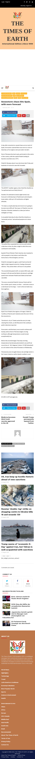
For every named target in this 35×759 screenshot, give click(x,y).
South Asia (4, 725)
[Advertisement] (17, 67)
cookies (13, 757)
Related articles (7, 443)
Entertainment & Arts (8, 703)
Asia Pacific (5, 722)
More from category (8, 446)
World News (25, 97)
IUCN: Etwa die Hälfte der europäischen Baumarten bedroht (20, 606)
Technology (5, 676)
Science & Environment (7, 97)
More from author (19, 443)
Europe (18, 93)
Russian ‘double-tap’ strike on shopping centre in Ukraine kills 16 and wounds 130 (17, 512)
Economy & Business (6, 93)
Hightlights (24, 93)
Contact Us (5, 744)
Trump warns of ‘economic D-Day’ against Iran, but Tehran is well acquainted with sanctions (17, 547)
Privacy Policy (5, 741)
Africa (3, 710)
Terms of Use (5, 738)
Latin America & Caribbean (9, 682)
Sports (3, 692)
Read (14, 95)
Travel (15, 97)
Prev (4, 556)
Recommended (20, 95)
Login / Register (5, 2)
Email (14, 93)
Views (19, 97)
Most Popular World (7, 95)
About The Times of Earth (9, 735)
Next (8, 556)
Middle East (5, 719)
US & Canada (5, 716)
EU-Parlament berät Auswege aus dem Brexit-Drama (21, 623)
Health (3, 698)
